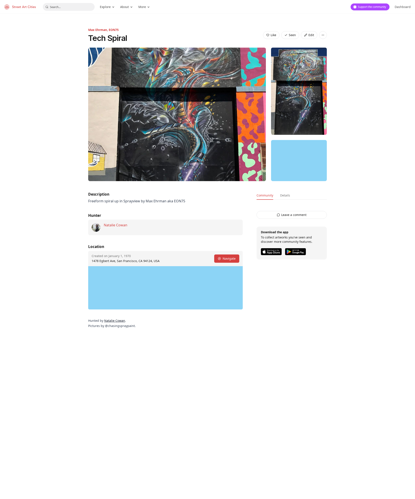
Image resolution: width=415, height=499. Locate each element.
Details (285, 195)
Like (273, 35)
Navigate (229, 258)
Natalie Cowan (115, 225)
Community (265, 195)
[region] (299, 160)
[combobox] (69, 7)
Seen (292, 35)
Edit (311, 35)
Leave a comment (293, 215)
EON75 (114, 30)
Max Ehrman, (98, 30)
